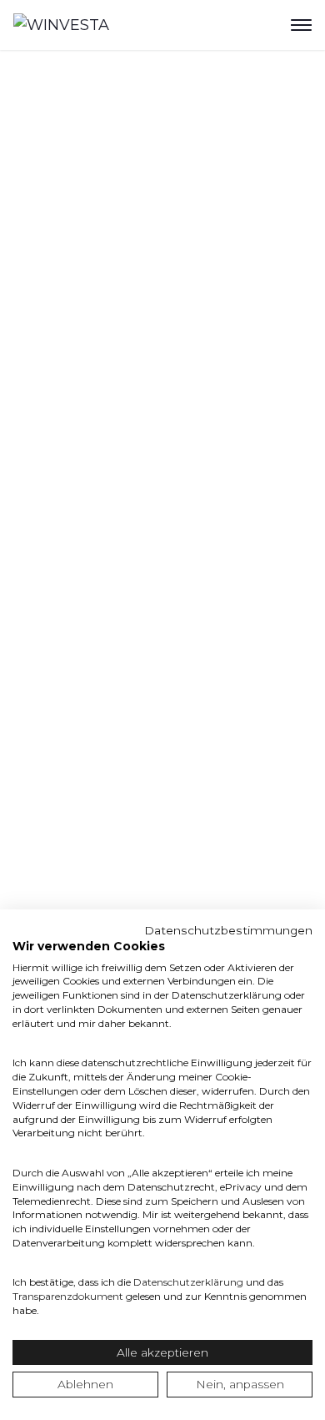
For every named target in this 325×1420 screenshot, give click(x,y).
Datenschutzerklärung (188, 1282)
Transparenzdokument (67, 1296)
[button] (301, 25)
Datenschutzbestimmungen (228, 930)
